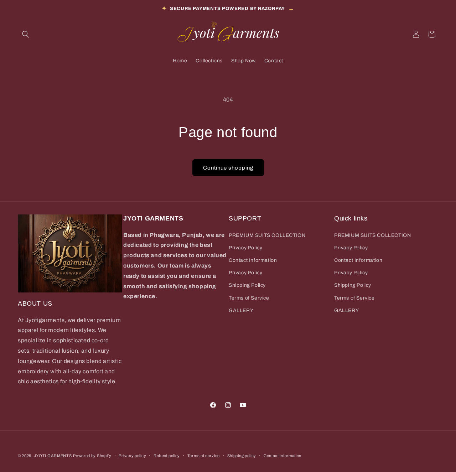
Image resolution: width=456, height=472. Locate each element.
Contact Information (253, 260)
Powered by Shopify (92, 455)
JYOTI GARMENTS (53, 455)
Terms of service (203, 455)
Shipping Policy (247, 285)
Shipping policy (241, 455)
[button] (25, 34)
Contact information (282, 455)
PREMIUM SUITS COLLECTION (267, 235)
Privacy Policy (245, 247)
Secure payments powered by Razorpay (228, 8)
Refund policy (167, 455)
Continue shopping (228, 168)
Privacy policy (132, 455)
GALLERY (241, 310)
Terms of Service (249, 297)
